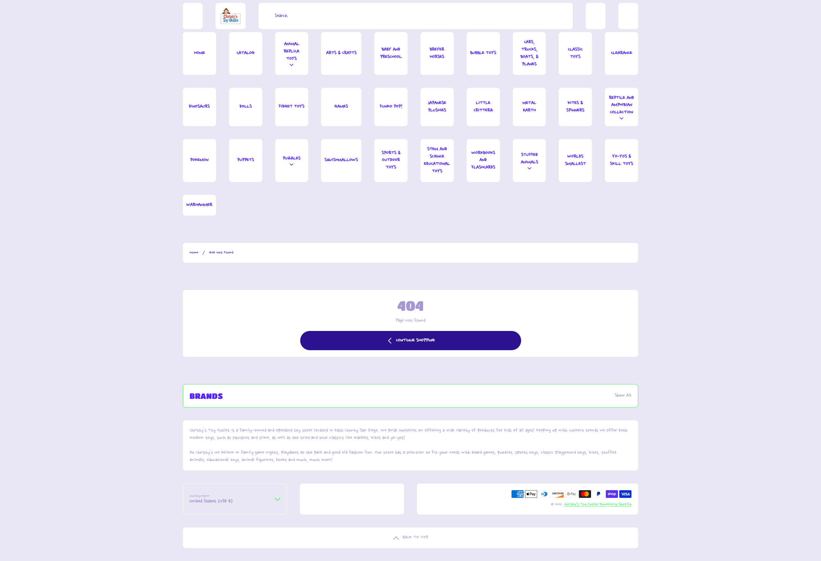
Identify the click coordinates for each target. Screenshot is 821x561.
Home (194, 252)
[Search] (265, 16)
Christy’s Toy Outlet (581, 504)
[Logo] (231, 16)
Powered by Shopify (615, 504)
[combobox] (415, 16)
